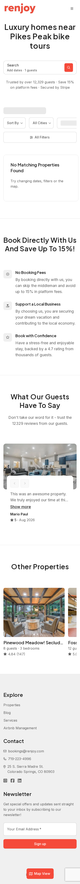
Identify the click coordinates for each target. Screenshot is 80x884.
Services (10, 720)
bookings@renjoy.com (26, 751)
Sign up (40, 844)
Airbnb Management (20, 728)
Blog (7, 712)
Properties (11, 705)
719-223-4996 (19, 759)
